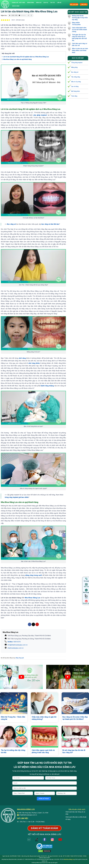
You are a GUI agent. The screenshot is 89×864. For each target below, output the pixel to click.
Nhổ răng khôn (75, 91)
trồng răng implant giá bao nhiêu (16, 497)
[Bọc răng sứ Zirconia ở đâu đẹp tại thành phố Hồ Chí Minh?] (75, 703)
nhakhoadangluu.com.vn (15, 648)
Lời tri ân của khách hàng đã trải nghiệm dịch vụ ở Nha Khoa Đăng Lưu (25, 57)
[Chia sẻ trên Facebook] (29, 624)
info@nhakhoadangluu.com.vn (17, 645)
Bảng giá (38, 2)
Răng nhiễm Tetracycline (76, 23)
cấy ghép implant (40, 115)
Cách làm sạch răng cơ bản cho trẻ (79, 44)
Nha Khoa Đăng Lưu (69, 859)
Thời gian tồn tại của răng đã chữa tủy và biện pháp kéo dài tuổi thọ (79, 37)
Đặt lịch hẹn (74, 4)
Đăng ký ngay (44, 798)
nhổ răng (22, 358)
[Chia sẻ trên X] (33, 624)
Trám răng (74, 96)
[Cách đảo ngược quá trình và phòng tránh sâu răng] (44, 736)
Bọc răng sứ (11, 224)
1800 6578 (14, 642)
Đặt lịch (86, 586)
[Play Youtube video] (21, 677)
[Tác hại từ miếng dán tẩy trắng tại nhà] (13, 736)
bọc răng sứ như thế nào (50, 224)
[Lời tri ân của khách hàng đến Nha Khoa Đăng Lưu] (5, 4)
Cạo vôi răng (74, 86)
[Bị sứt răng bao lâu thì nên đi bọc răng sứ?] (75, 736)
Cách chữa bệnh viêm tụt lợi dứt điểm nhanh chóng (79, 29)
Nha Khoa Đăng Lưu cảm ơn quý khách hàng (17, 59)
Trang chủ (15, 2)
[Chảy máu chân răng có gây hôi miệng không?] (44, 703)
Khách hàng (15, 6)
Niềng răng (30, 2)
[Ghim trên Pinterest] (37, 624)
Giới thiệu (22, 2)
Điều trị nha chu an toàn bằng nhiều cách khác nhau (80, 50)
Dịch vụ (46, 2)
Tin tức (52, 2)
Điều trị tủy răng (76, 82)
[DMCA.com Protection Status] (44, 851)
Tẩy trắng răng (75, 77)
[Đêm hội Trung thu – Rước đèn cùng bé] (13, 703)
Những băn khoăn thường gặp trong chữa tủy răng (80, 17)
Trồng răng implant (76, 62)
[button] (68, 4)
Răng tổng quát (20, 657)
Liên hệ (59, 2)
